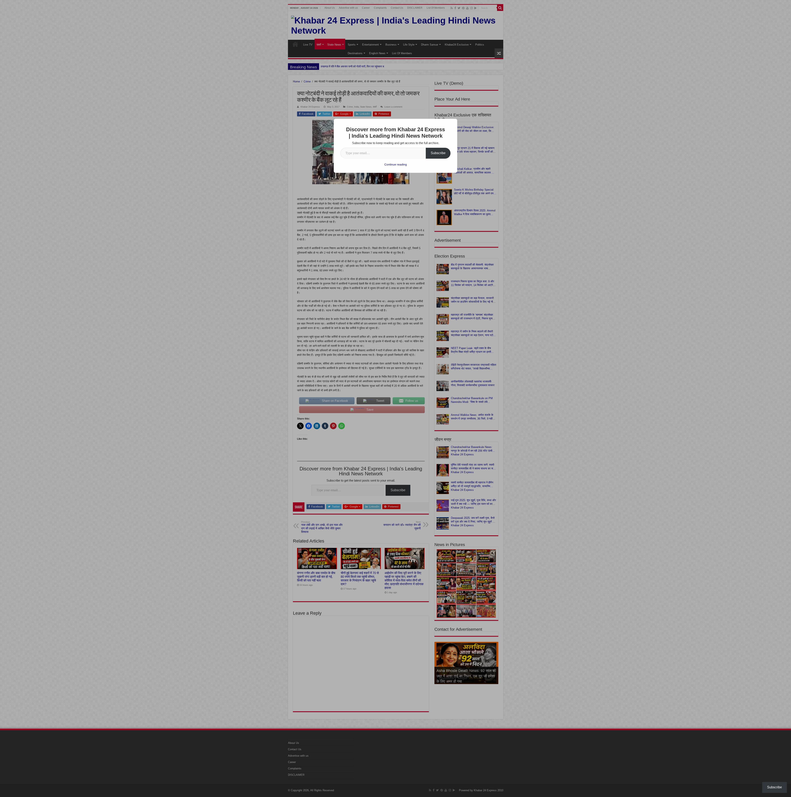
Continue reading (395, 164)
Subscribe (438, 153)
